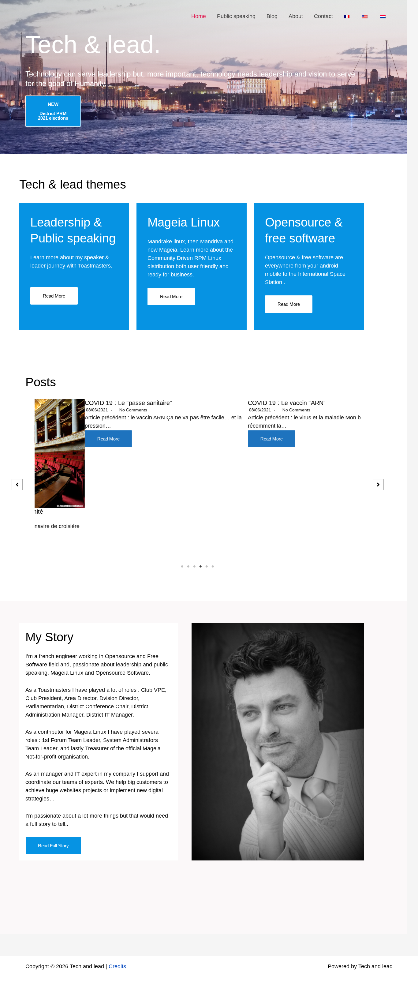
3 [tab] (195, 567)
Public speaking (236, 16)
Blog (272, 16)
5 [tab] (207, 567)
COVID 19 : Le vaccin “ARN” (236, 402)
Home (198, 16)
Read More (54, 295)
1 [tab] (182, 567)
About (296, 16)
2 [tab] (188, 567)
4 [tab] (201, 567)
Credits (117, 966)
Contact (323, 16)
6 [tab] (213, 567)
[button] (17, 484)
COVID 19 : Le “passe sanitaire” (78, 402)
